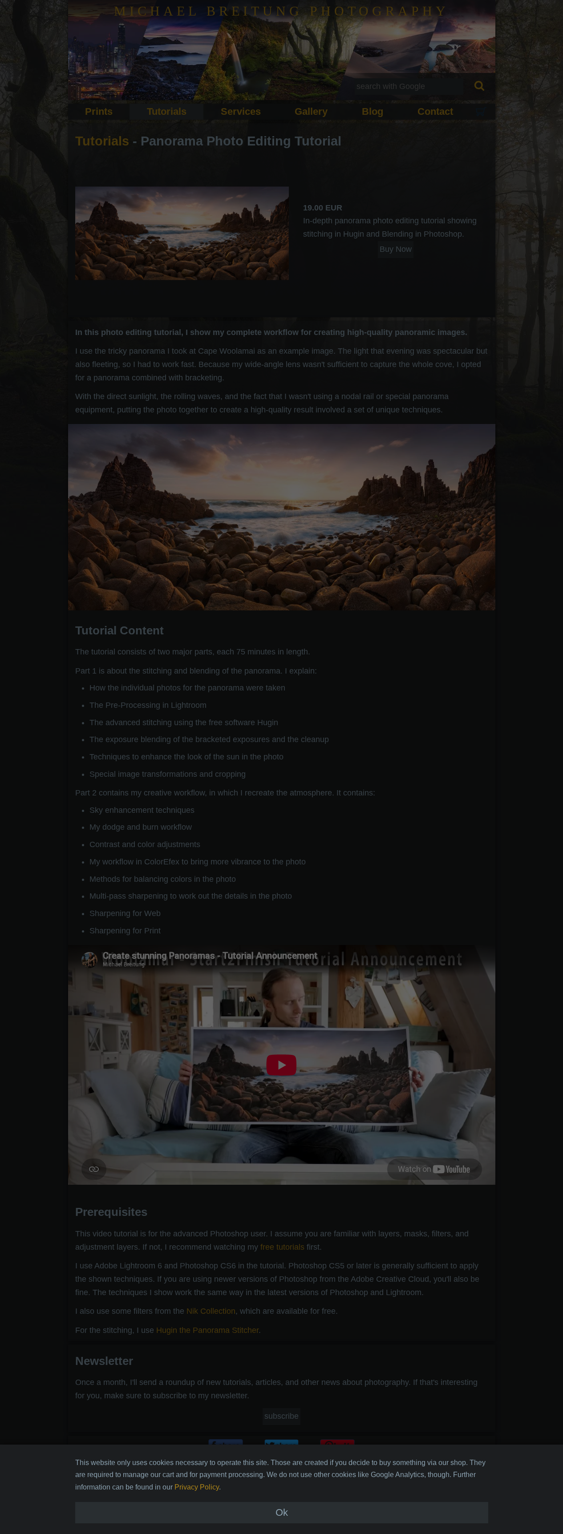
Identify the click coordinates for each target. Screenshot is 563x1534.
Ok (281, 1512)
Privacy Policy (196, 1487)
